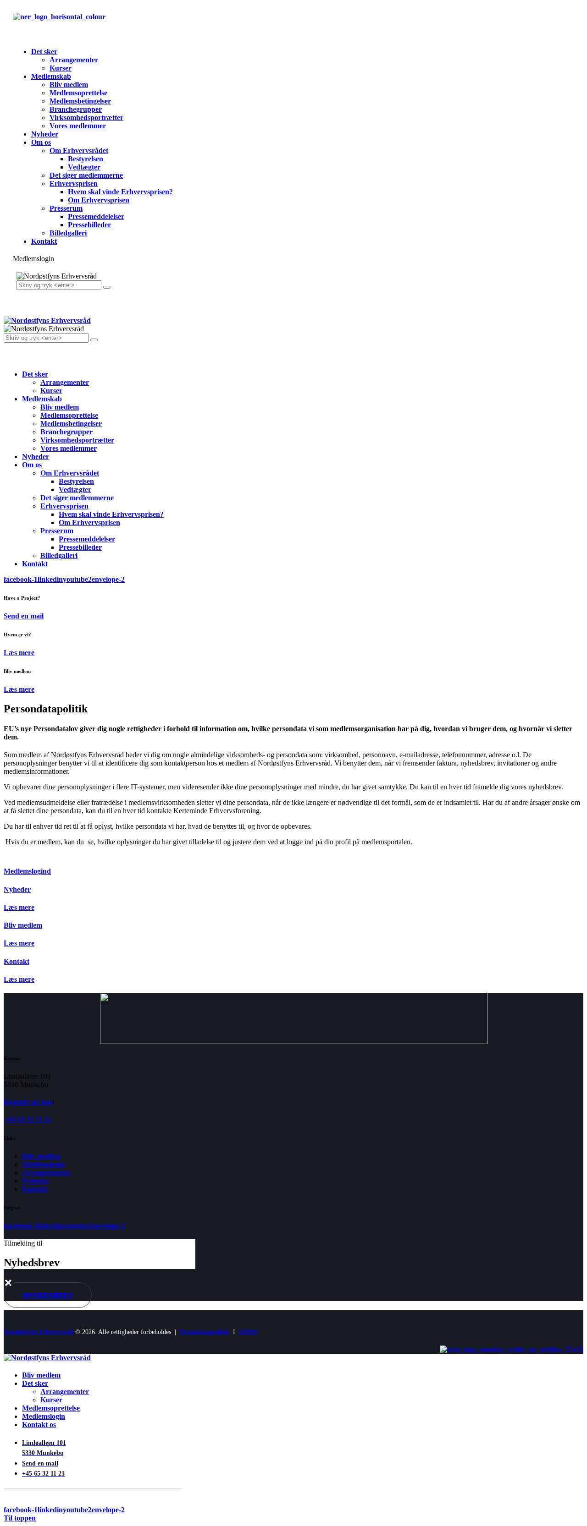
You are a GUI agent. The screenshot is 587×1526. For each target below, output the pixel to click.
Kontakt (16, 961)
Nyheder (17, 889)
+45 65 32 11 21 (27, 1119)
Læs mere (19, 652)
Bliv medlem (23, 925)
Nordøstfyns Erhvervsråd (38, 1332)
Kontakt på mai (28, 1102)
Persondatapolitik (204, 1332)
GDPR (248, 1332)
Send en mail (24, 616)
